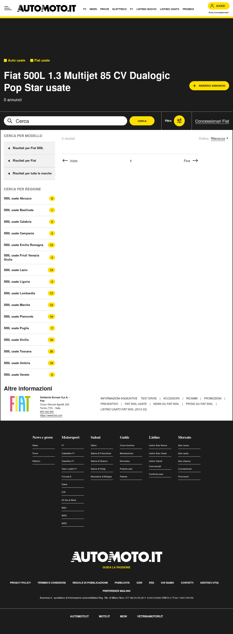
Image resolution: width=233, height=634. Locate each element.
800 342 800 (47, 411)
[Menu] (8, 8)
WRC (64, 515)
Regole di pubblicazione (90, 582)
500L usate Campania (19, 233)
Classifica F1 (68, 461)
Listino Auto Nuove (158, 445)
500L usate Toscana (17, 351)
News (35, 445)
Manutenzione (126, 453)
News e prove (43, 437)
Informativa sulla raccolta (20, 631)
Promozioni (213, 398)
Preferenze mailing (117, 591)
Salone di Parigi (98, 468)
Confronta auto (156, 474)
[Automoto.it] (46, 8)
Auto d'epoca (184, 461)
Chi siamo (167, 582)
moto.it (104, 616)
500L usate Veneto (16, 375)
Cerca (142, 121)
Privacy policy (20, 582)
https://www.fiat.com (51, 415)
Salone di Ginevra (99, 461)
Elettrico (36, 461)
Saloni (95, 437)
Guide (124, 437)
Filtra (168, 121)
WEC (64, 507)
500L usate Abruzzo (18, 198)
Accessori (171, 398)
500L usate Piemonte (18, 316)
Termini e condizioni (52, 582)
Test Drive (149, 398)
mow (123, 616)
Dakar (64, 484)
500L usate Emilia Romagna (23, 245)
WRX (64, 523)
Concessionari (185, 468)
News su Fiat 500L (166, 404)
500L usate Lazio (16, 270)
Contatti (187, 582)
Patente (123, 476)
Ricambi (192, 398)
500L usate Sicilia (16, 340)
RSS (151, 582)
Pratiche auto (126, 468)
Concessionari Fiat (212, 121)
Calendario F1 (68, 453)
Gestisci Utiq (209, 582)
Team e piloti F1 (69, 468)
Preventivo (110, 404)
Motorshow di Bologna (101, 476)
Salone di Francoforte (101, 453)
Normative (125, 461)
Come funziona (127, 445)
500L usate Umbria (17, 363)
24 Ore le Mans (69, 500)
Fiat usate (42, 60)
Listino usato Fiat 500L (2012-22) (124, 409)
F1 (63, 445)
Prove (35, 453)
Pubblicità (122, 582)
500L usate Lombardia (19, 293)
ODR (139, 582)
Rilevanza (218, 138)
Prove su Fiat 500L (200, 404)
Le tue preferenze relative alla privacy (71, 631)
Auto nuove (183, 445)
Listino (154, 437)
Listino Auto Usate (158, 453)
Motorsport (70, 437)
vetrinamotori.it (150, 616)
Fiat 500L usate (136, 404)
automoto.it (79, 616)
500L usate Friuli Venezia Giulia (21, 257)
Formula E (66, 476)
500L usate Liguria (17, 281)
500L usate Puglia (16, 328)
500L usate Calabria (17, 222)
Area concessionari (219, 12)
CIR (64, 492)
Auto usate (16, 60)
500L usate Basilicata (18, 210)
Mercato (184, 437)
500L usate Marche (17, 305)
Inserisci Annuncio (212, 85)
